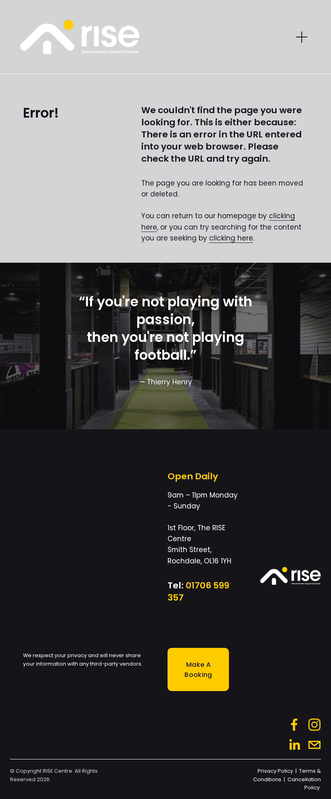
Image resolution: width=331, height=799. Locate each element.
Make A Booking (198, 669)
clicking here (231, 238)
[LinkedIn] (294, 744)
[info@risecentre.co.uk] (314, 744)
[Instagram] (314, 724)
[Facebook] (294, 724)
